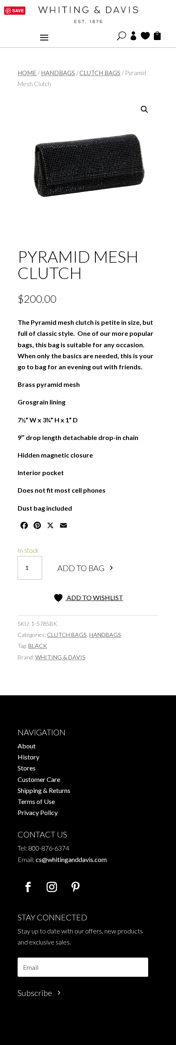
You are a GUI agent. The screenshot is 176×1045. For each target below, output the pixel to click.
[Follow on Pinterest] (75, 887)
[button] (144, 109)
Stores (27, 768)
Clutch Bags (99, 72)
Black (37, 645)
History (28, 757)
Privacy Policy (38, 812)
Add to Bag (80, 568)
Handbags (58, 72)
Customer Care (39, 779)
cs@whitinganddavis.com (71, 859)
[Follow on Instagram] (51, 887)
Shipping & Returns (44, 790)
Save (18, 10)
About (27, 746)
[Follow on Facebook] (28, 887)
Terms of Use (36, 801)
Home (27, 72)
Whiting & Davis (60, 657)
